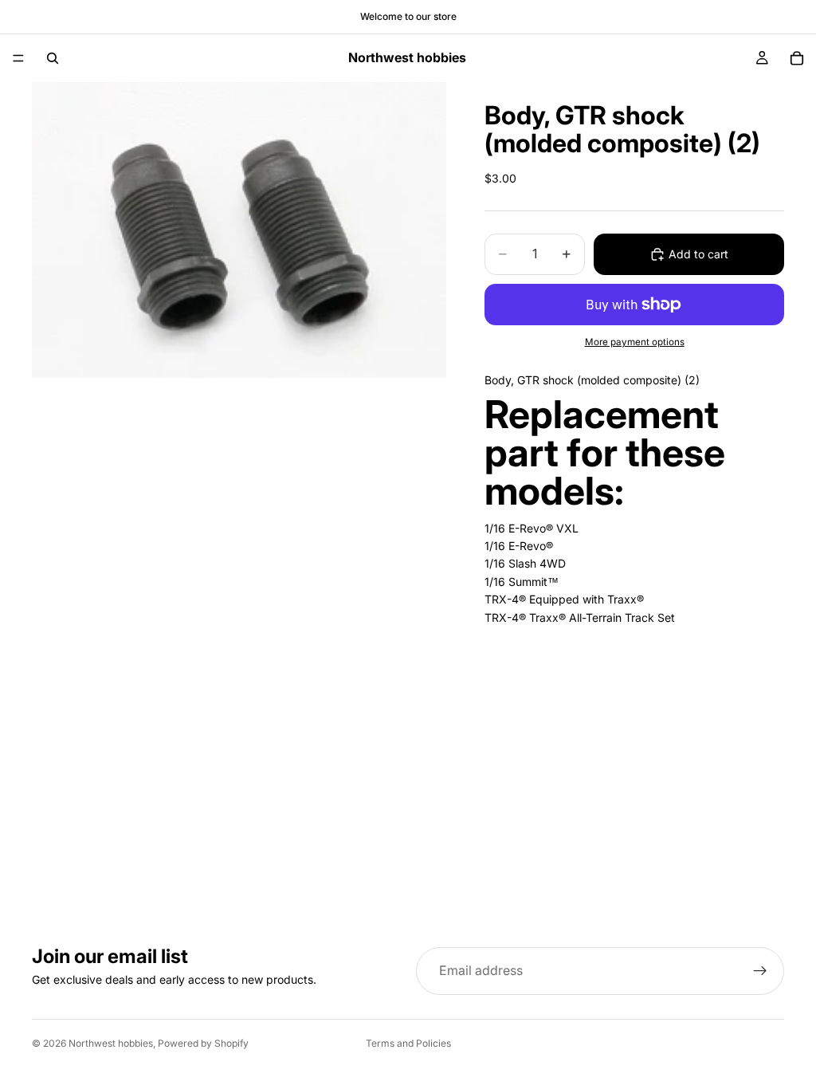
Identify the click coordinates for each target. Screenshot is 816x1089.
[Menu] (18, 58)
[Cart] (796, 58)
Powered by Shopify (203, 1043)
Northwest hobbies (111, 1043)
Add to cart (698, 254)
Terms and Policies (408, 1043)
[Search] (52, 58)
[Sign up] (760, 971)
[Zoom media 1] (239, 230)
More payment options (635, 342)
